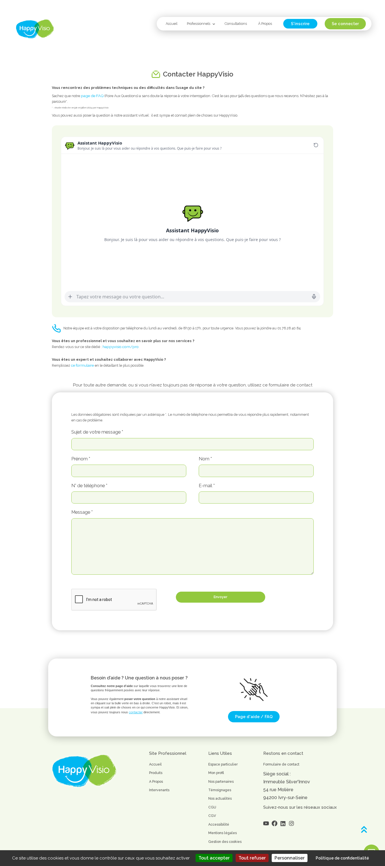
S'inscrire (300, 23)
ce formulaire (82, 365)
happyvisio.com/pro (121, 346)
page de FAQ (92, 95)
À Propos (265, 23)
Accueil (171, 23)
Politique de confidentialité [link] (342, 858)
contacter (136, 712)
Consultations (236, 23)
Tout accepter (214, 858)
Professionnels (198, 23)
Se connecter (345, 23)
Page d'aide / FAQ (254, 716)
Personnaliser (290, 858)
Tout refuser (252, 858)
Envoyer (220, 597)
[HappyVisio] (35, 29)
